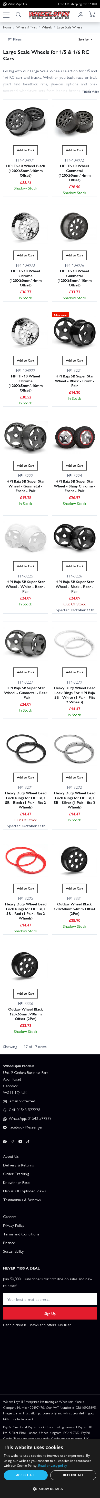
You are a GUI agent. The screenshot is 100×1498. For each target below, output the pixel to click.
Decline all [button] (73, 1475)
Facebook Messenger (25, 1127)
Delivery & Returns (18, 1165)
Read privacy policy (52, 1465)
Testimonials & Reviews (22, 1199)
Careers (9, 1216)
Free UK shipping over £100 (77, 3)
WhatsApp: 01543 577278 (30, 1118)
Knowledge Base (16, 1182)
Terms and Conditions (21, 1234)
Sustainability (13, 1251)
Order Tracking (16, 1173)
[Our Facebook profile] (5, 1141)
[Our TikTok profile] (28, 1141)
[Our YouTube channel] (20, 1141)
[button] (6, 14)
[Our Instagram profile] (12, 1141)
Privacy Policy (13, 1225)
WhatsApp (17, 3)
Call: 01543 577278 (24, 1109)
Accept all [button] (25, 1475)
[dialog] (50, 1468)
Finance (9, 1242)
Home (7, 27)
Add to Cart (25, 149)
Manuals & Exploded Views (24, 1191)
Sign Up (50, 1313)
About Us (11, 1156)
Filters (17, 39)
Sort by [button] (84, 39)
